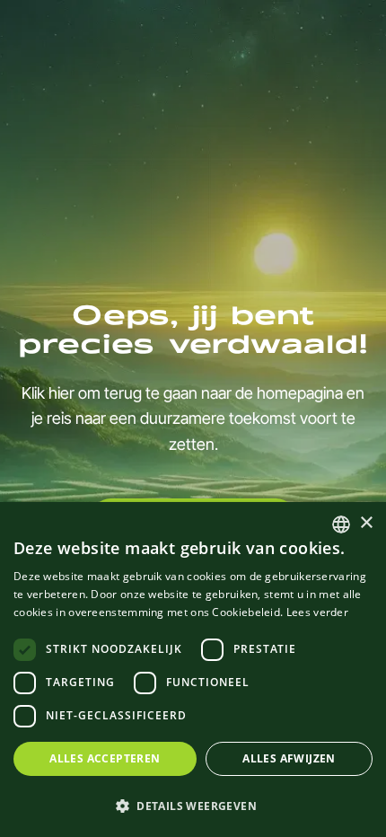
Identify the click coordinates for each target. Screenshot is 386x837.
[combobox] (341, 524)
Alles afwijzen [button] (289, 758)
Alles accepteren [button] (104, 758)
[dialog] (193, 669)
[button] (193, 805)
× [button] (366, 523)
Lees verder (317, 612)
